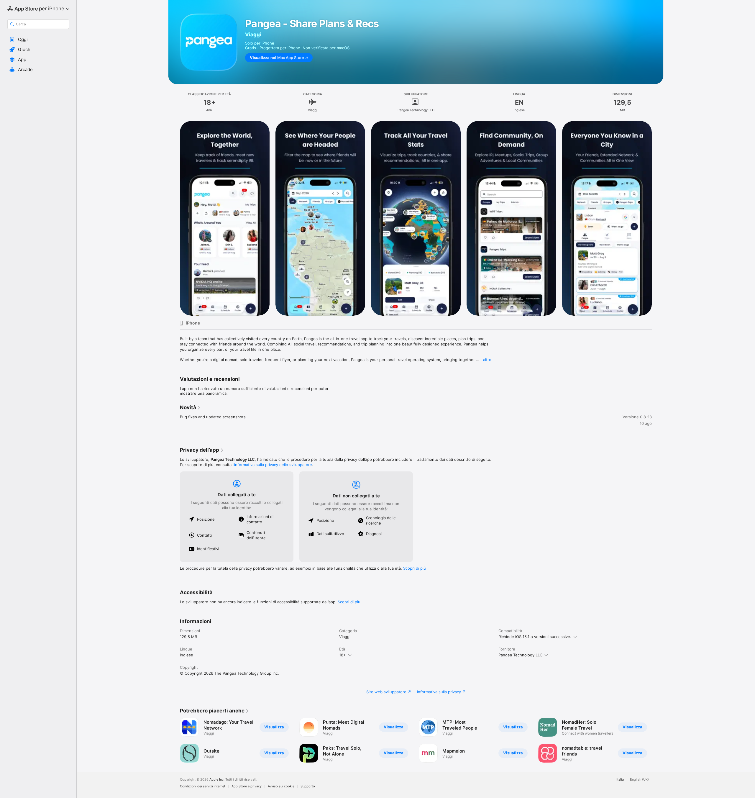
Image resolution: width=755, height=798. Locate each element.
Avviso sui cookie (281, 786)
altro (487, 359)
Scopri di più (414, 568)
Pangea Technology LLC (520, 655)
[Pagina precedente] (174, 218)
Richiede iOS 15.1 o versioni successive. (534, 636)
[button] (38, 39)
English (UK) (639, 779)
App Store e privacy (247, 786)
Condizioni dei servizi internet (202, 786)
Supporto (308, 786)
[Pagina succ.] (658, 218)
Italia (620, 779)
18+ (342, 655)
